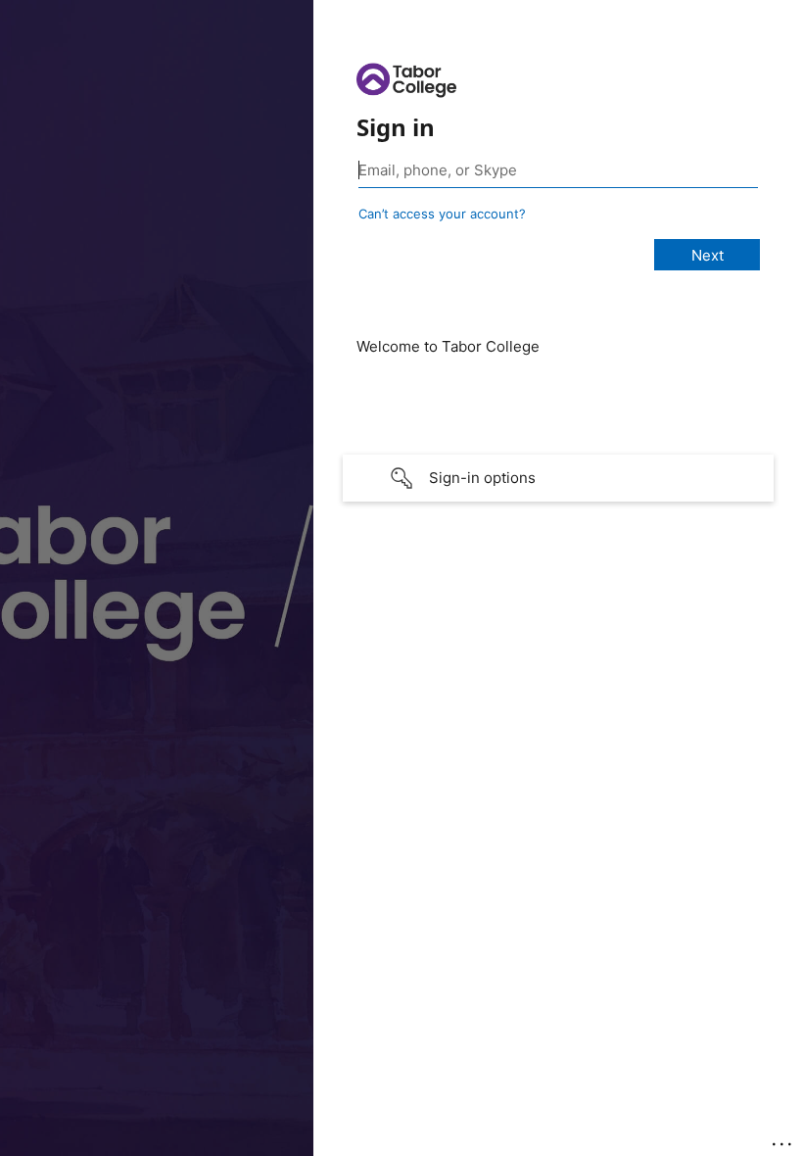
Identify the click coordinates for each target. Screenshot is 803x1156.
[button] (558, 478)
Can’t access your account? (442, 213)
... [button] (783, 1139)
